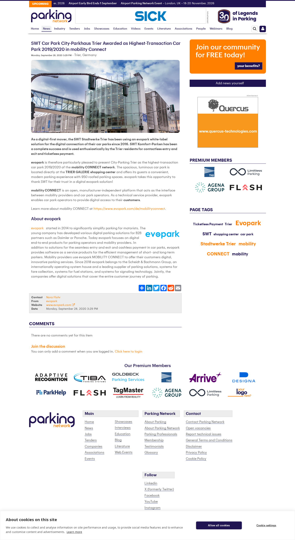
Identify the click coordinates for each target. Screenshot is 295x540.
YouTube (151, 501)
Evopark (248, 223)
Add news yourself (230, 83)
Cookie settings (266, 525)
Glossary (151, 452)
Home (35, 28)
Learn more (74, 532)
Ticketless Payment (208, 224)
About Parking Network (162, 428)
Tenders (74, 28)
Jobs (87, 28)
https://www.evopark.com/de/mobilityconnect (129, 208)
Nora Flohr (53, 297)
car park (246, 234)
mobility (240, 254)
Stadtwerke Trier (218, 244)
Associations (183, 28)
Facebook (152, 495)
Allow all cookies (219, 525)
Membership (154, 440)
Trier (228, 224)
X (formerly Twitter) (159, 489)
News (46, 28)
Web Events (123, 452)
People (201, 28)
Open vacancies (198, 428)
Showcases (101, 28)
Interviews (123, 427)
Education (120, 28)
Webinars (216, 28)
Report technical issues (203, 434)
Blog (229, 28)
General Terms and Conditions (209, 440)
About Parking (155, 422)
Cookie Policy (196, 458)
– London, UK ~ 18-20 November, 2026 (157, 3)
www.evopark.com (59, 305)
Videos (135, 28)
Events (148, 28)
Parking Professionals (160, 434)
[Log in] (262, 29)
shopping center (226, 234)
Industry (59, 28)
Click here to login (128, 351)
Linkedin (150, 483)
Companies (93, 446)
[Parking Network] (51, 14)
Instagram (152, 507)
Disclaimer (194, 446)
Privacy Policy (196, 452)
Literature (164, 28)
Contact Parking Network (205, 422)
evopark (37, 228)
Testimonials (154, 446)
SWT (207, 234)
